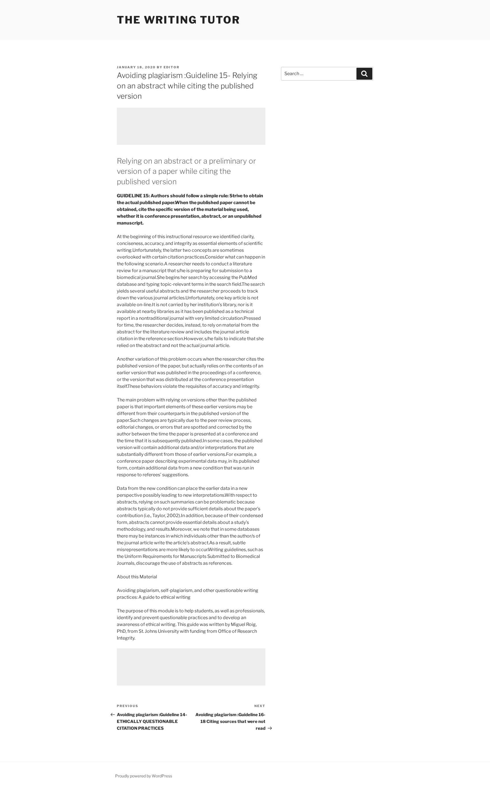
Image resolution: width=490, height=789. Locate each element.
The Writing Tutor (178, 20)
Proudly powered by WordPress (143, 775)
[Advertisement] (191, 126)
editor (171, 67)
